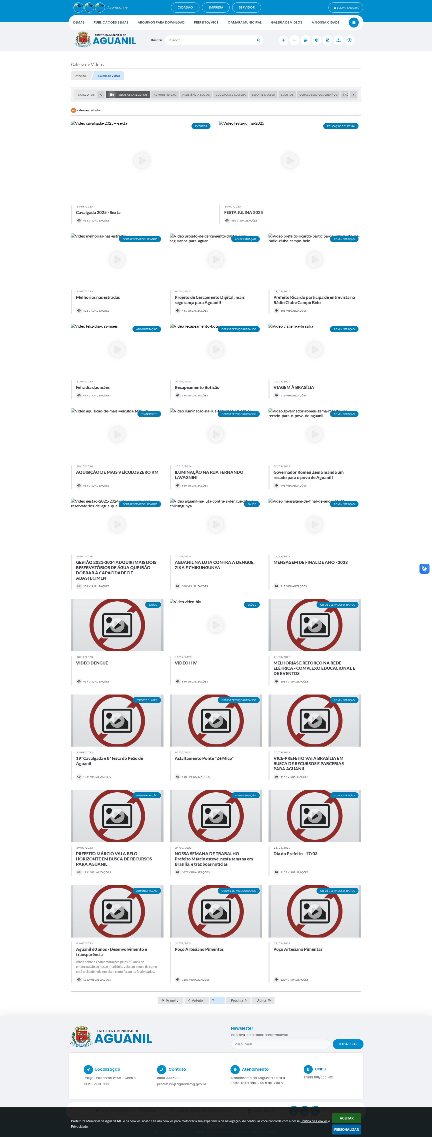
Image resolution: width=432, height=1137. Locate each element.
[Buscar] (259, 40)
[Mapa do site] (339, 40)
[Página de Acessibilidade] (349, 40)
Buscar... (157, 40)
